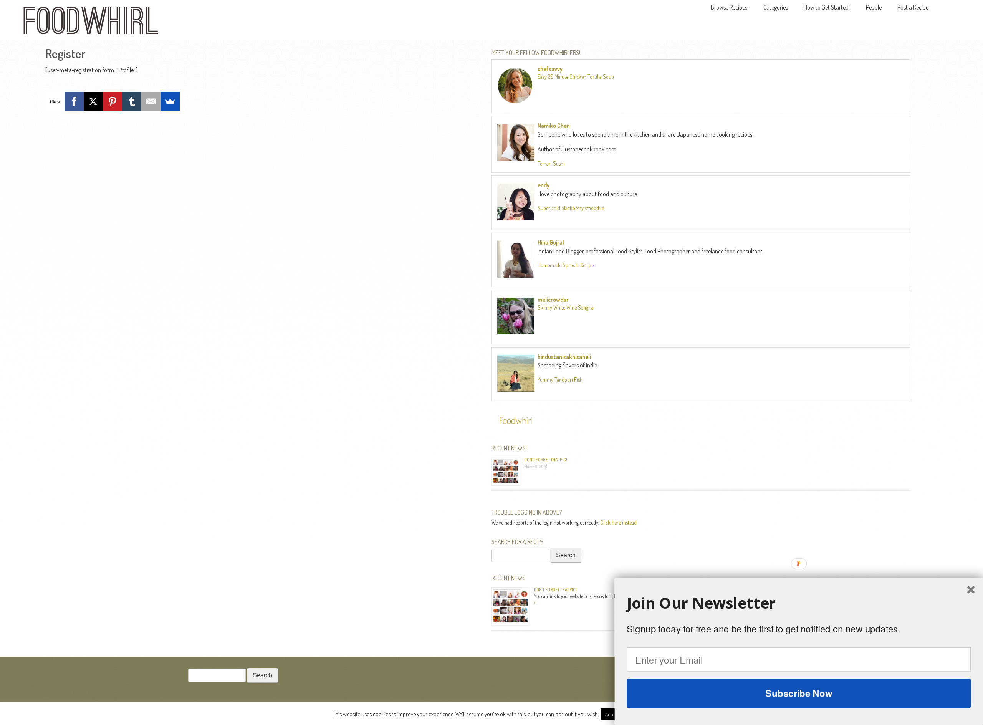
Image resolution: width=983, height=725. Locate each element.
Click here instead (618, 522)
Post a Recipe (912, 7)
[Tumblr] (131, 101)
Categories (775, 7)
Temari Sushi (551, 163)
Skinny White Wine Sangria (566, 307)
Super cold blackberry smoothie (571, 208)
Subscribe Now (798, 693)
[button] (799, 603)
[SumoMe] (170, 101)
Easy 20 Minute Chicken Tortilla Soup (576, 76)
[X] (93, 101)
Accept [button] (612, 714)
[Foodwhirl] (91, 22)
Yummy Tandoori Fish (560, 379)
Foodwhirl (516, 420)
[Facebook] (74, 101)
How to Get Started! (827, 7)
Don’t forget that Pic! (545, 459)
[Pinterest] (112, 101)
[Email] (151, 101)
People (874, 7)
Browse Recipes (729, 7)
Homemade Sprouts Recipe (566, 265)
